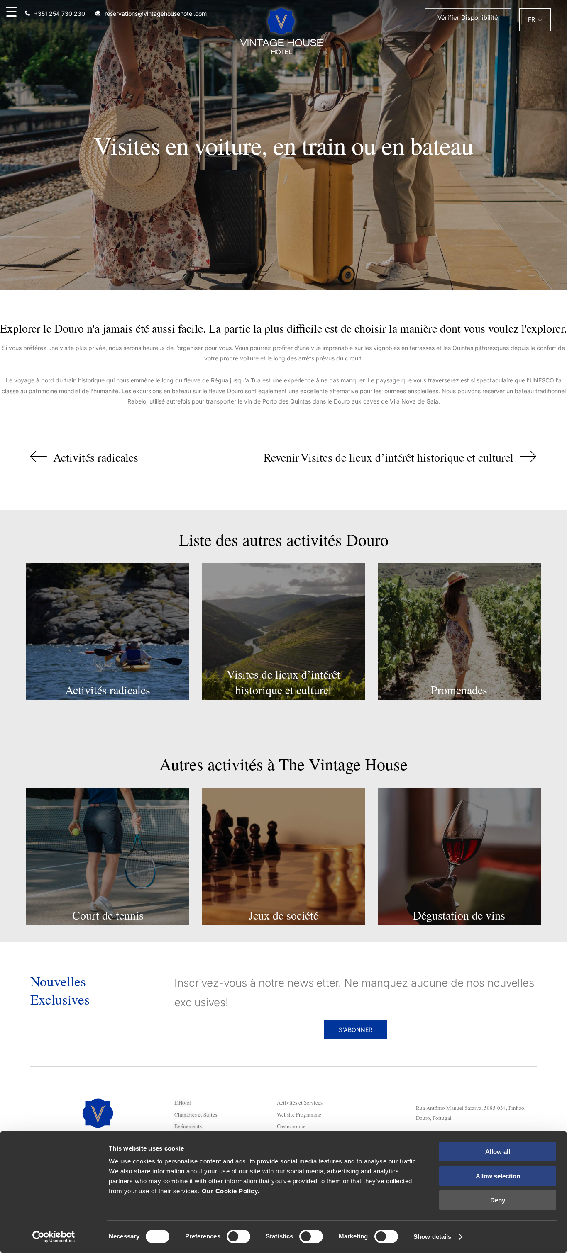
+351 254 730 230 (59, 13)
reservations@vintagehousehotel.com (156, 13)
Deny (497, 1200)
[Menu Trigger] (11, 11)
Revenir (281, 457)
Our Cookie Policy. (230, 1191)
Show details (432, 1236)
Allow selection (498, 1176)
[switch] (238, 1236)
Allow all (497, 1151)
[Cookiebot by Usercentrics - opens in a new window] (53, 1237)
